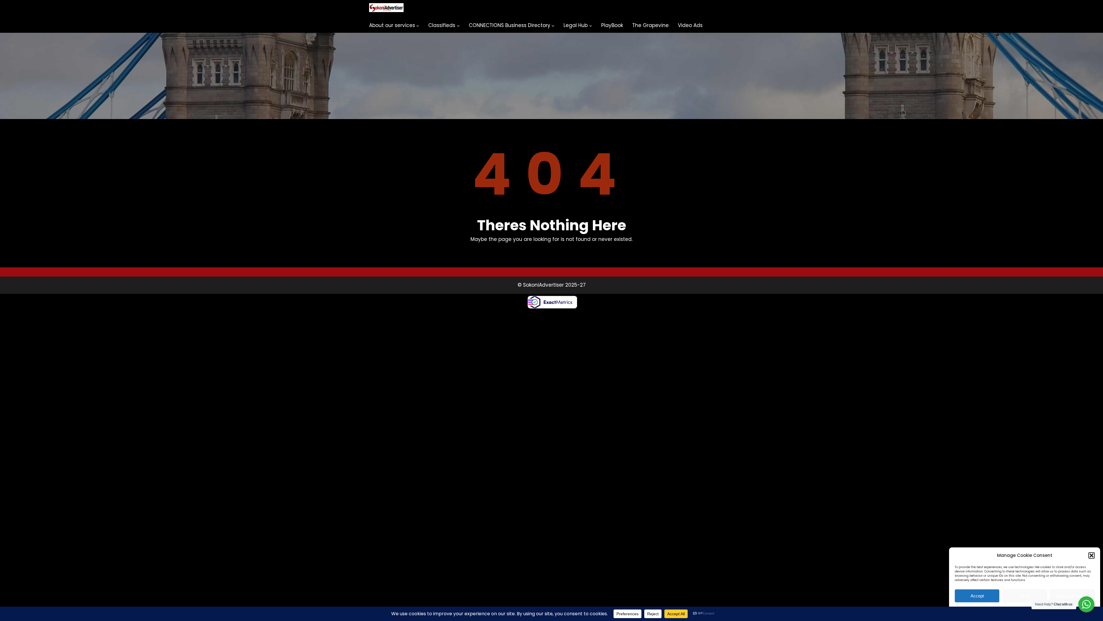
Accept (977, 595)
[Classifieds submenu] (458, 25)
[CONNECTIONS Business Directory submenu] (553, 25)
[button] (1091, 555)
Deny (1025, 595)
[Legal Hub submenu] (590, 25)
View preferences (1072, 595)
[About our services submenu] (417, 25)
